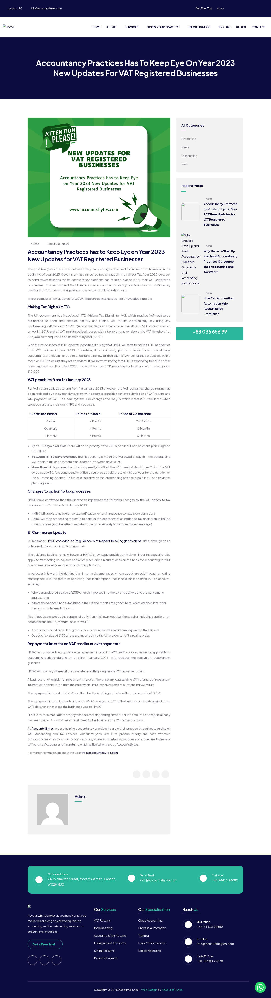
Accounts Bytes (43, 728)
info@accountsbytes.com (100, 753)
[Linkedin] (249, 7)
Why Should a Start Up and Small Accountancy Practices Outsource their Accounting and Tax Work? (220, 261)
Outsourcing (189, 155)
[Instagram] (263, 7)
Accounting (53, 243)
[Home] (8, 27)
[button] (260, 987)
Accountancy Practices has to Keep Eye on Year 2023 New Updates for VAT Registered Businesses (220, 214)
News (65, 243)
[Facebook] (234, 7)
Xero (184, 164)
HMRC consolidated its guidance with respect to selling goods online (94, 541)
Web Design (149, 989)
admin (35, 243)
